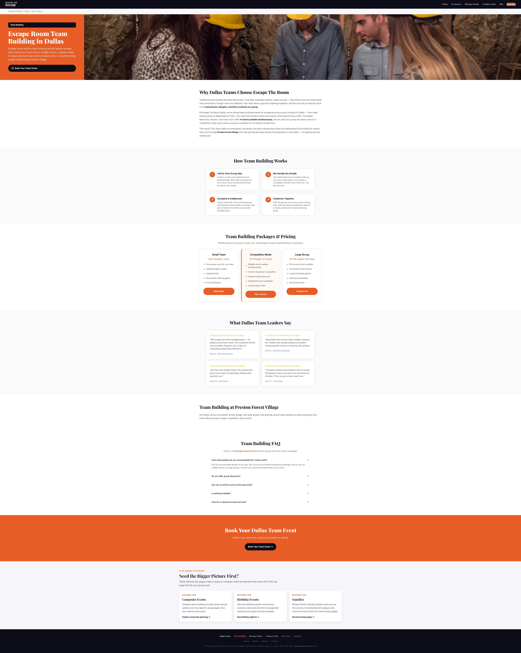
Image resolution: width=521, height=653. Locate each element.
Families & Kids (489, 4)
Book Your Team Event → (260, 546)
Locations (297, 636)
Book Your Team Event (26, 68)
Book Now (511, 4)
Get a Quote (261, 294)
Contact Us (302, 291)
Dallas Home (225, 636)
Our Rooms (456, 4)
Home (445, 4)
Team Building (240, 636)
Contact (274, 641)
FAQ (501, 4)
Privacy (246, 641)
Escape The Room (15, 11)
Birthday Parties (472, 4)
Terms (255, 641)
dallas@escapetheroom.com (247, 451)
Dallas (26, 11)
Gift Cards (285, 636)
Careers (264, 641)
